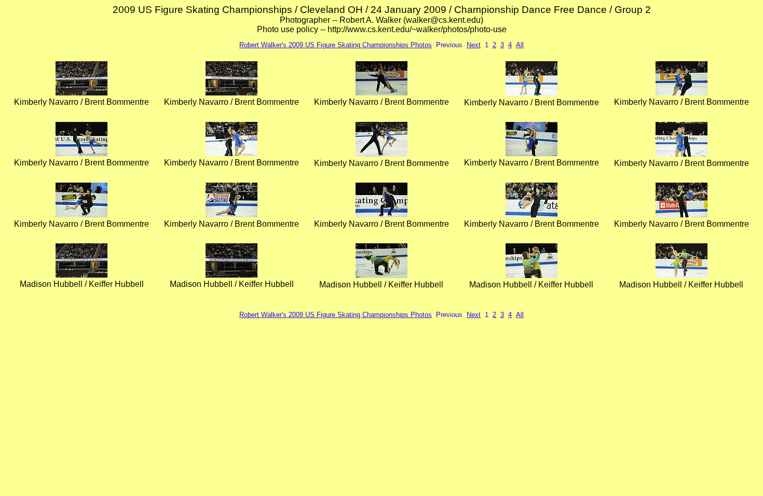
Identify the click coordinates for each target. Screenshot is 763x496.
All (520, 45)
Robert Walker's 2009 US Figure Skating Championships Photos (335, 45)
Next (474, 45)
